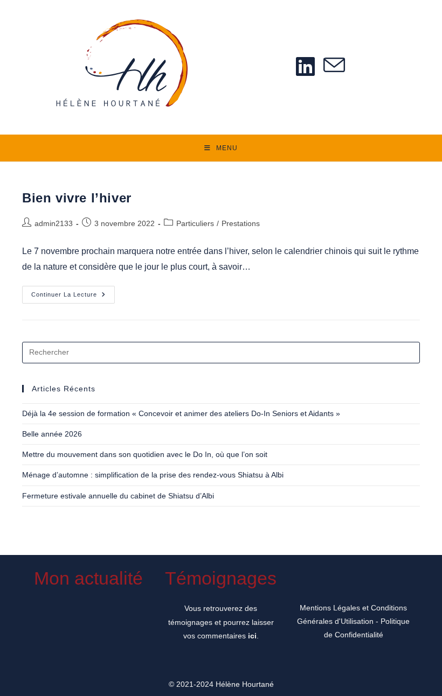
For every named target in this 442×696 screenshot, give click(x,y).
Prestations (241, 223)
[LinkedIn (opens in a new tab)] (305, 66)
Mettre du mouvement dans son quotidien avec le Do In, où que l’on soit (144, 454)
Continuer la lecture (73, 297)
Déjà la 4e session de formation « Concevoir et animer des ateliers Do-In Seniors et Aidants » (181, 413)
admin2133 (53, 223)
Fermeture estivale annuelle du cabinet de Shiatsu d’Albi (118, 495)
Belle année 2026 (52, 434)
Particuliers (195, 223)
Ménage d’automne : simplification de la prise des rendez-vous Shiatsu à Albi (153, 474)
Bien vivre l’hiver (77, 198)
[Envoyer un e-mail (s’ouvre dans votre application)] (334, 66)
